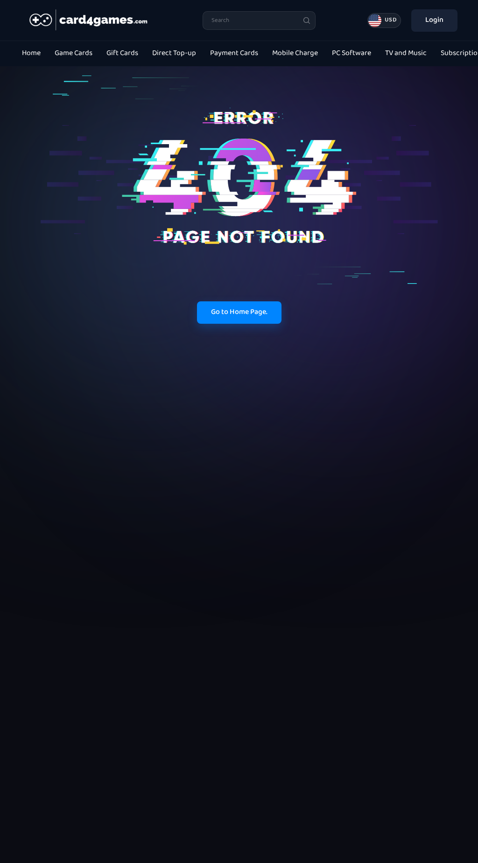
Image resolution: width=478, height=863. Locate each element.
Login (434, 20)
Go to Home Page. (239, 312)
